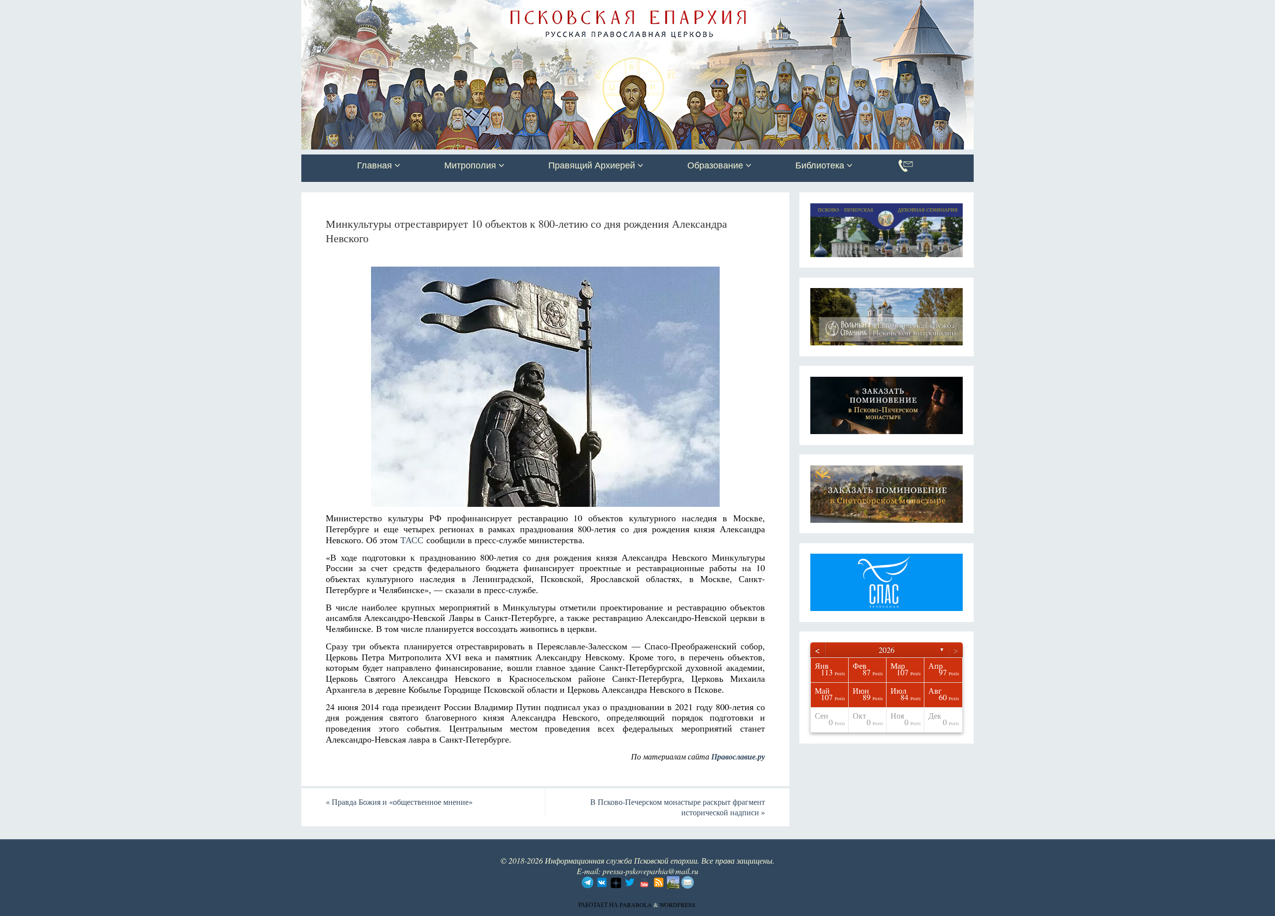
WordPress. (678, 905)
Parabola (636, 905)
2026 (886, 649)
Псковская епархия (442, 8)
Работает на (599, 905)
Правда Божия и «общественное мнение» (399, 801)
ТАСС (411, 540)
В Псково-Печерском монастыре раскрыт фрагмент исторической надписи (677, 806)
